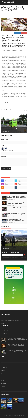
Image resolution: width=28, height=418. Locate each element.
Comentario (3, 156)
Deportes (3, 364)
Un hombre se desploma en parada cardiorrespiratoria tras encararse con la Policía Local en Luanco (15, 220)
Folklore (2, 389)
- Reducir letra (24, 33)
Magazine (3, 373)
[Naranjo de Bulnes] (3, 400)
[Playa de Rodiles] (9, 400)
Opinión (2, 380)
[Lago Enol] (15, 400)
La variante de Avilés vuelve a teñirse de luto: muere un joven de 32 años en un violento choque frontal (16, 209)
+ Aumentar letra (18, 33)
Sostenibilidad (4, 367)
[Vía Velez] (21, 400)
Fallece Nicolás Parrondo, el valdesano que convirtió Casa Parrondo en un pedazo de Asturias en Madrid (16, 203)
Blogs (2, 377)
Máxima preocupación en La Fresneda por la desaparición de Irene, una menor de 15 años (16, 214)
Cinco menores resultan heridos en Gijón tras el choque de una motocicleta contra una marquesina (14, 129)
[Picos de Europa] (9, 406)
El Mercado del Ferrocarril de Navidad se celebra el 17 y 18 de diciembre (7, 104)
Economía (3, 370)
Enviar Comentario (7, 168)
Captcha (2, 145)
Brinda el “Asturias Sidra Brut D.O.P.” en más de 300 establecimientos (20, 104)
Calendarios (3, 386)
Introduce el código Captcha (7, 150)
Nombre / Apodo (4, 139)
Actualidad (3, 360)
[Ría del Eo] (3, 406)
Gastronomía (3, 383)
